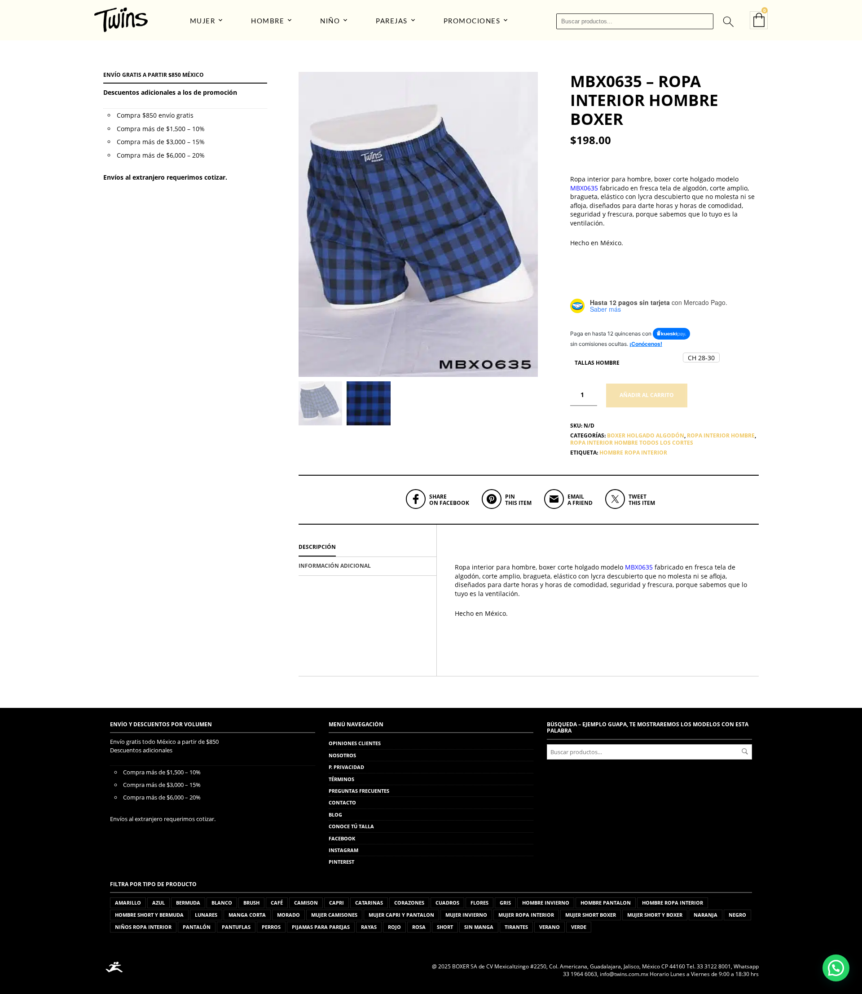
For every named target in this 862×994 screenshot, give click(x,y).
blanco (221, 902)
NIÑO (330, 21)
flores (479, 902)
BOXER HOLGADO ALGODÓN (645, 435)
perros (271, 926)
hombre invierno (545, 902)
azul (158, 902)
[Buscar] (728, 21)
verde (578, 926)
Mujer (203, 21)
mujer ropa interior (526, 914)
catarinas (369, 902)
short (445, 926)
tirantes (516, 926)
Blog (335, 814)
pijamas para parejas (321, 926)
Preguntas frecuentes (359, 790)
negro (737, 914)
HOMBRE (267, 21)
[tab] (367, 547)
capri (336, 902)
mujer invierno (466, 914)
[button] (701, 357)
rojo (394, 926)
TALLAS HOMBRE (597, 363)
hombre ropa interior (633, 452)
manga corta (247, 914)
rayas (369, 926)
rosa (419, 926)
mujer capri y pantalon (401, 914)
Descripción (317, 547)
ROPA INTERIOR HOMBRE (721, 435)
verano (549, 926)
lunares (206, 914)
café (277, 902)
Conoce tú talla (351, 826)
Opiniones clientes (355, 743)
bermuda (188, 902)
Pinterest (341, 861)
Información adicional (335, 566)
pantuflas (236, 926)
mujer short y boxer (654, 914)
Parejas (392, 21)
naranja (705, 914)
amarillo (128, 902)
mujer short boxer (590, 914)
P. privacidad (346, 767)
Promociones (472, 21)
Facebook (342, 838)
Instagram (343, 850)
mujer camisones (334, 914)
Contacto (342, 802)
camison (306, 902)
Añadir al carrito (647, 395)
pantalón (197, 926)
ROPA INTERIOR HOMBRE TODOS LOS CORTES (631, 442)
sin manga (478, 926)
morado (288, 914)
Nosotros (342, 755)
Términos (341, 779)
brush (251, 902)
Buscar (744, 751)
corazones (409, 902)
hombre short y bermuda (149, 914)
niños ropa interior (143, 926)
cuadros (447, 902)
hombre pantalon (606, 902)
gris (505, 902)
